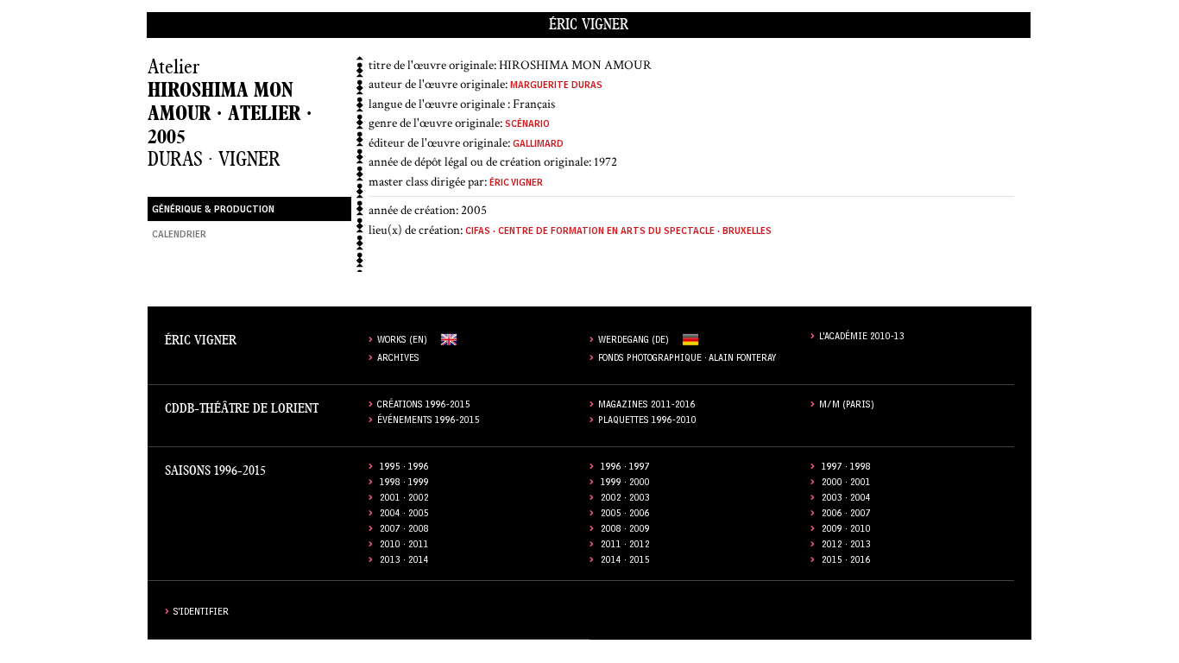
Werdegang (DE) (633, 341)
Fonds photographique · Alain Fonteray (687, 359)
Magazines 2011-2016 (647, 406)
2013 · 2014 (404, 561)
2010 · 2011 (404, 546)
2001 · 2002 (404, 499)
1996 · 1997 (625, 468)
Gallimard (538, 145)
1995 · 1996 (404, 468)
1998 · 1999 (404, 484)
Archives (398, 359)
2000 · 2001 (846, 484)
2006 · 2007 (846, 515)
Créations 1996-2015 (423, 406)
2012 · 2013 (846, 546)
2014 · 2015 (625, 561)
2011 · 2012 (625, 546)
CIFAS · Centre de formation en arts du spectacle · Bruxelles (618, 232)
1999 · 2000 (625, 484)
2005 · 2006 (625, 515)
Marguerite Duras (556, 87)
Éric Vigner (588, 24)
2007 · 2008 (404, 530)
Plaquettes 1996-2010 (647, 421)
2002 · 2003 (625, 499)
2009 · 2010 (846, 530)
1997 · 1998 (846, 468)
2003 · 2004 (846, 499)
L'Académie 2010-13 (862, 338)
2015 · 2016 (846, 561)
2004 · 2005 (404, 515)
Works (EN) (402, 341)
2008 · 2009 (625, 530)
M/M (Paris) (846, 406)
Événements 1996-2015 (428, 421)
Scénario (527, 125)
